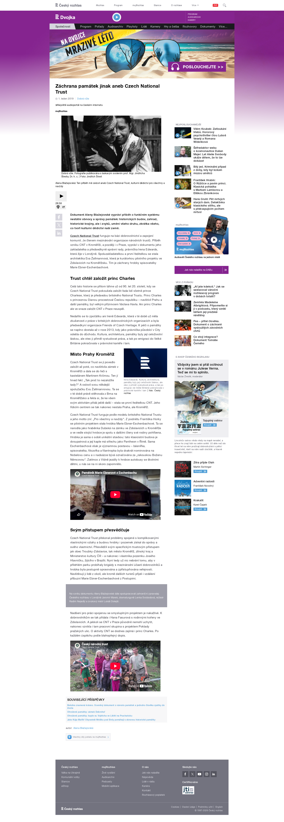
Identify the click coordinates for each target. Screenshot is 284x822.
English (219, 807)
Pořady (99, 26)
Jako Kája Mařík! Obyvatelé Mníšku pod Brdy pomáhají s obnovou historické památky (111, 720)
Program (118, 5)
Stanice (157, 5)
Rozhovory (190, 26)
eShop (64, 786)
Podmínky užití (205, 807)
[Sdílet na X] (58, 225)
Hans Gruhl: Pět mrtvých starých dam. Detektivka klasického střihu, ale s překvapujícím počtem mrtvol (209, 205)
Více (223, 26)
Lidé (144, 26)
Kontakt (146, 790)
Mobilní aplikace (110, 786)
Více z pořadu (184, 282)
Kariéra (146, 786)
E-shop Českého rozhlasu (192, 357)
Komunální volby (70, 777)
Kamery (192, 20)
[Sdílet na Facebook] (58, 217)
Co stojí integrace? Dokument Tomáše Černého (205, 340)
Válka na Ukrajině (70, 772)
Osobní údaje (188, 807)
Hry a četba (171, 26)
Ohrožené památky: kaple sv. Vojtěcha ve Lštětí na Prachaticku (99, 716)
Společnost (62, 26)
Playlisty (132, 26)
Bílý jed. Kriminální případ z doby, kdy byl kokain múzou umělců (209, 170)
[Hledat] (225, 5)
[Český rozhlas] (68, 5)
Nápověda (147, 777)
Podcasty (107, 781)
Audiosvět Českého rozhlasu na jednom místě (197, 257)
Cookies (175, 807)
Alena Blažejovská (83, 728)
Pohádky (181, 238)
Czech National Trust (84, 236)
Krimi (196, 233)
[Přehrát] (61, 196)
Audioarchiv (194, 17)
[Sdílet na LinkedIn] (58, 233)
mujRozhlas (138, 5)
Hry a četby (182, 233)
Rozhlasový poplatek (153, 794)
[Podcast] (58, 207)
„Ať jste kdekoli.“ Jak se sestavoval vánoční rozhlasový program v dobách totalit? (208, 291)
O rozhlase (176, 5)
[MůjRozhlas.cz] (61, 111)
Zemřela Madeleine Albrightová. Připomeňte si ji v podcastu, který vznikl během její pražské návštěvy (210, 309)
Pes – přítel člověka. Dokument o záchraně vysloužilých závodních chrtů (208, 326)
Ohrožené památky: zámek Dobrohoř (86, 712)
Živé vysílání (183, 244)
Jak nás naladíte (151, 772)
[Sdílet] (63, 207)
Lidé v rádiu (148, 781)
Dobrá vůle (83, 98)
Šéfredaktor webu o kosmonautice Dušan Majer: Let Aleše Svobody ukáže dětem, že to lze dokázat (209, 154)
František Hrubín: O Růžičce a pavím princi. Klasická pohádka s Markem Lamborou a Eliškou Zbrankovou (209, 187)
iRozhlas (100, 5)
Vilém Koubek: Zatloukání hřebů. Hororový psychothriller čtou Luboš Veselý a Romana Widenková (209, 135)
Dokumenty (207, 26)
